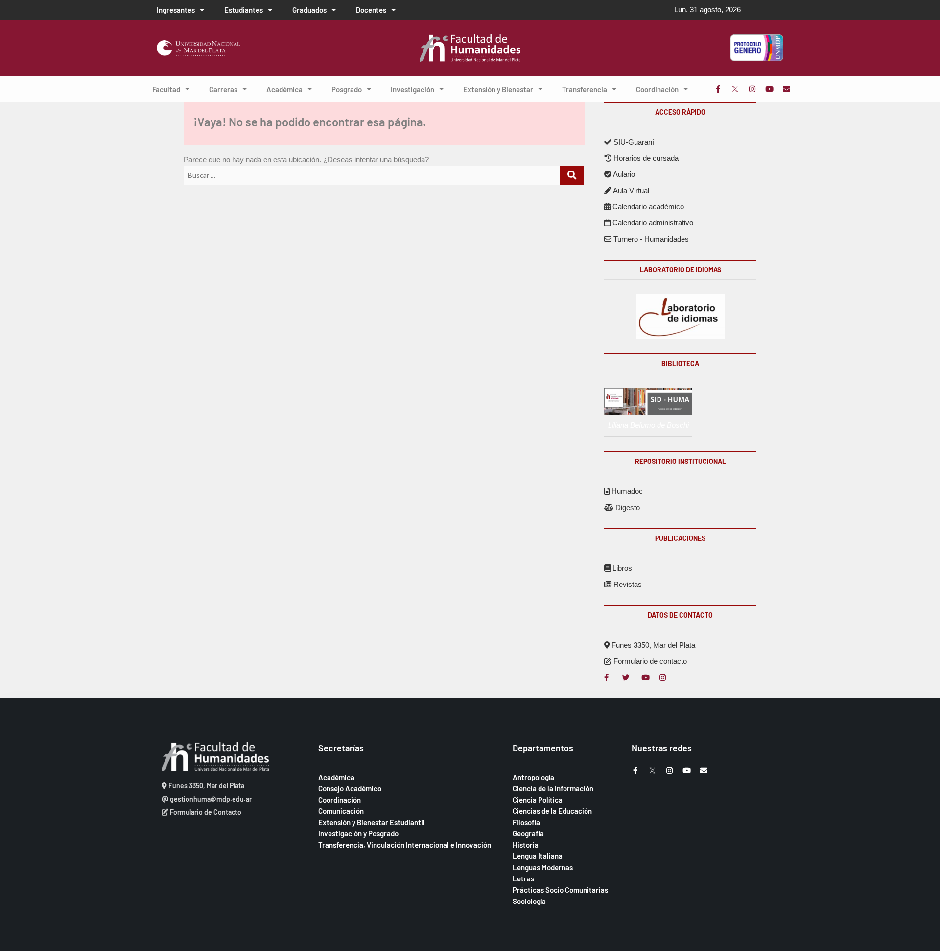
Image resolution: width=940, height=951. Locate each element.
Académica (284, 89)
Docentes (371, 9)
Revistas (626, 584)
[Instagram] (752, 89)
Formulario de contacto (649, 661)
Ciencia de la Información (553, 788)
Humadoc (626, 491)
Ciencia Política (538, 799)
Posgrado (346, 89)
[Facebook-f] (718, 89)
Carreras (223, 89)
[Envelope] (786, 89)
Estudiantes (243, 9)
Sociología (529, 901)
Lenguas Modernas (543, 867)
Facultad (166, 89)
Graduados (309, 9)
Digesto (626, 507)
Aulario (623, 174)
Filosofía (526, 822)
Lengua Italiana (538, 856)
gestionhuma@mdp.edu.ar (210, 799)
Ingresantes (176, 9)
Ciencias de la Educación (552, 810)
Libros (621, 568)
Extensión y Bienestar (498, 89)
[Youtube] (769, 89)
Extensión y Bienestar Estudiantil (371, 822)
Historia (526, 844)
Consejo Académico (349, 788)
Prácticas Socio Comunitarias (560, 889)
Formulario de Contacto (204, 812)
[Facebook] (607, 677)
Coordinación (657, 89)
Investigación (412, 89)
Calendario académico (647, 206)
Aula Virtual (630, 190)
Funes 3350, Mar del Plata (652, 645)
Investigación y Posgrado (358, 833)
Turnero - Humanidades (650, 239)
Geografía (528, 833)
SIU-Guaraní (632, 142)
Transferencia (584, 89)
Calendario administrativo (652, 223)
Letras (523, 878)
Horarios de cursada (645, 158)
